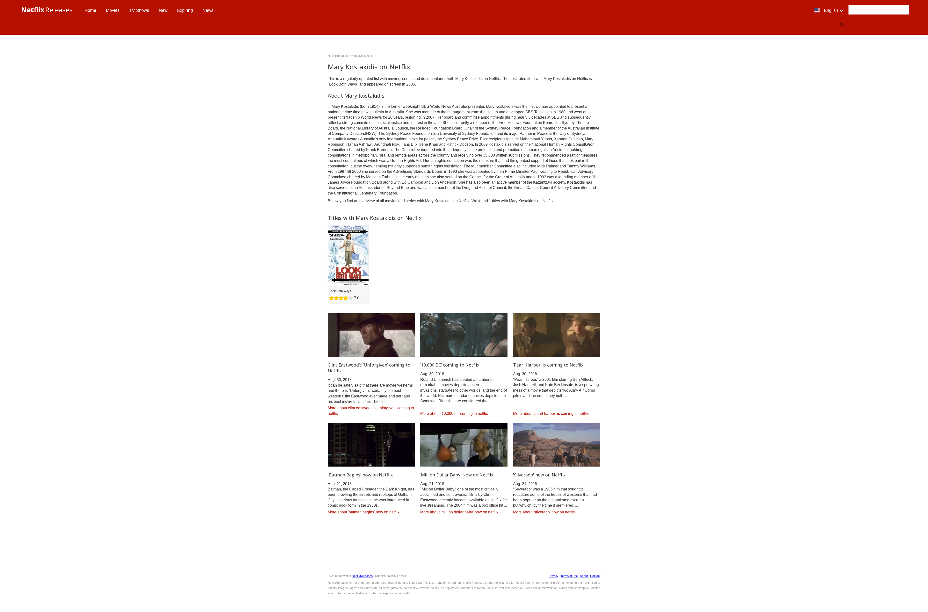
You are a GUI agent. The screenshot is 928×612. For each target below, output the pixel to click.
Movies (113, 10)
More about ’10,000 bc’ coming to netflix (454, 413)
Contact (595, 576)
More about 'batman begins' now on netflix (363, 512)
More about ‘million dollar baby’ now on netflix (459, 512)
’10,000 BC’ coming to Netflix (449, 365)
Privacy (553, 576)
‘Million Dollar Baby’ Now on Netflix (456, 475)
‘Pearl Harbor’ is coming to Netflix (548, 365)
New (163, 10)
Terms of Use (569, 576)
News (208, 10)
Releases (46, 9)
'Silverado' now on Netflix (539, 475)
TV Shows (139, 10)
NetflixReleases (338, 56)
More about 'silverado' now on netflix (544, 512)
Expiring (185, 10)
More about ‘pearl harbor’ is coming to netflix (551, 413)
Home (90, 10)
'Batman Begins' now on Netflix (360, 475)
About (584, 576)
